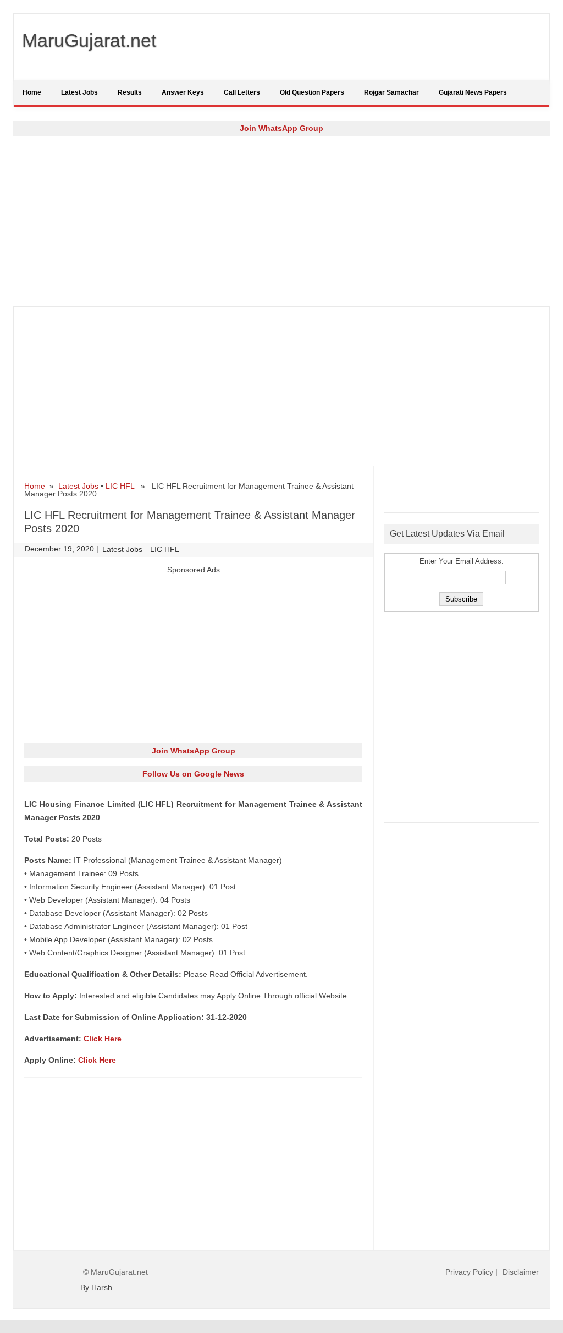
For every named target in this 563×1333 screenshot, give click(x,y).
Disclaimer (521, 1272)
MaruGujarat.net (89, 40)
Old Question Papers (312, 92)
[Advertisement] (281, 221)
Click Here (103, 1038)
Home (32, 92)
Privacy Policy (469, 1272)
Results (130, 92)
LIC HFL (120, 486)
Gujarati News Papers (473, 92)
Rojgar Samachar (391, 92)
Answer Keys (183, 92)
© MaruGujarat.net (115, 1272)
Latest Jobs (79, 92)
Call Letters (242, 92)
